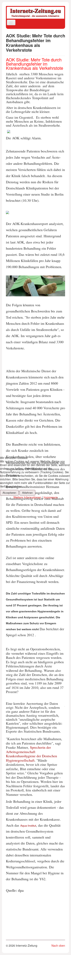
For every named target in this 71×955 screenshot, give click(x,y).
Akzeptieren (9, 492)
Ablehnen (27, 492)
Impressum (51, 497)
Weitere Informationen (27, 497)
